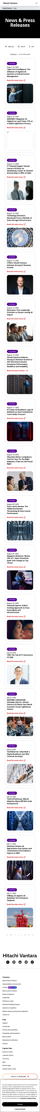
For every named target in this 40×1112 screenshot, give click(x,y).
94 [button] (25, 935)
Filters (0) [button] (11, 47)
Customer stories (7, 1055)
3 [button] (18, 935)
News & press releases (9, 991)
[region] (20, 1095)
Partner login (6, 1065)
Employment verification (10, 1040)
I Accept (20, 1104)
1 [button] (10, 935)
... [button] (21, 935)
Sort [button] (32, 46)
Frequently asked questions (11, 1033)
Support (5, 1023)
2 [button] (14, 935)
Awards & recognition (9, 1008)
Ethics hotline (6, 1037)
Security (4, 1043)
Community (6, 1026)
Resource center (7, 1052)
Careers (4, 987)
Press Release (12, 351)
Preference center (8, 1001)
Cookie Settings (20, 1109)
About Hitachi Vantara (9, 980)
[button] (7, 935)
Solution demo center (9, 1069)
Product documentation (10, 1030)
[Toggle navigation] (36, 3)
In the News (12, 63)
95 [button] (29, 935)
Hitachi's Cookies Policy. (28, 1098)
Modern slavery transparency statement (15, 1011)
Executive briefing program (11, 1004)
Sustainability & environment (11, 984)
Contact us (5, 1015)
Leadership (6, 998)
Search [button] (23, 46)
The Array (5, 1059)
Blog (3, 1062)
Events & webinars (8, 994)
